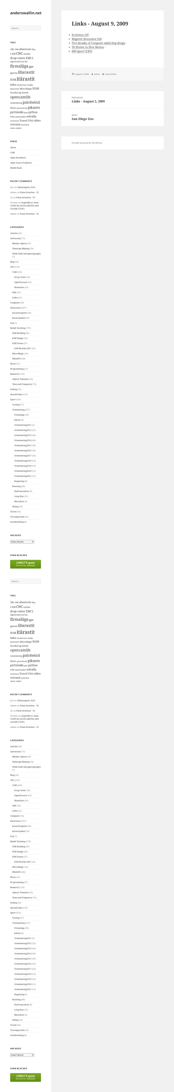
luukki (30, 85)
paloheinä (31, 102)
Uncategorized (17, 516)
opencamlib (20, 97)
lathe (13, 84)
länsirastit (14, 88)
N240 (35, 88)
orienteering (16, 102)
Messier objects (19, 243)
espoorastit (15, 61)
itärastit (26, 78)
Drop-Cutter (20, 277)
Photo (13, 107)
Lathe (15, 297)
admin (97, 74)
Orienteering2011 (22, 425)
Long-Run (19, 496)
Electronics (15, 307)
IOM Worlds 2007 (22, 348)
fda (26, 61)
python (33, 112)
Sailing (13, 389)
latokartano (22, 85)
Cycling (15, 404)
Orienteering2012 (22, 430)
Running (16, 486)
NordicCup (15, 92)
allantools (25, 49)
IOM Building (18, 333)
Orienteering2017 (22, 455)
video (37, 120)
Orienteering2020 (22, 471)
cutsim (26, 53)
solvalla (31, 116)
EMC (14, 292)
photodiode (22, 108)
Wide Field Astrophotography (26, 253)
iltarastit (26, 72)
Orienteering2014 (22, 440)
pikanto (34, 107)
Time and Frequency (22, 384)
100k (16, 49)
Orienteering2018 (22, 460)
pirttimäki (16, 112)
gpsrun (14, 72)
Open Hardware (18, 157)
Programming (17, 368)
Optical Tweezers (20, 379)
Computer (15, 302)
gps (31, 66)
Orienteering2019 (22, 465)
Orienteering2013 (22, 435)
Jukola (17, 419)
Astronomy (15, 238)
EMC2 (29, 58)
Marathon (19, 501)
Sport (12, 399)
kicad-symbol (18, 318)
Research (14, 374)
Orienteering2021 (22, 476)
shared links (16, 394)
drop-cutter (17, 58)
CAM (13, 53)
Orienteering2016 (22, 450)
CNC (19, 53)
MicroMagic (26, 88)
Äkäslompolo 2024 (26, 187)
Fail (12, 323)
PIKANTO (16, 358)
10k (12, 49)
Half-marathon (21, 491)
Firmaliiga (19, 414)
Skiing (15, 506)
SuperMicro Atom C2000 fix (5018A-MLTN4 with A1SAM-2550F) (24, 205)
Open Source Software (21, 162)
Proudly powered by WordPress (87, 142)
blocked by (25, 564)
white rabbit (15, 128)
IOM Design (17, 338)
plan (26, 112)
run (12, 116)
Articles (14, 233)
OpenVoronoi (20, 282)
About (13, 147)
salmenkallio (20, 117)
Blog (33, 49)
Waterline (19, 287)
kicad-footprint (19, 312)
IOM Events (17, 343)
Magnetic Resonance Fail (87, 39)
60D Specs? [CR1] (82, 51)
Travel (23, 120)
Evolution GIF (80, 34)
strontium (14, 120)
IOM (13, 80)
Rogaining (19, 481)
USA (30, 120)
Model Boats (16, 167)
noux (25, 92)
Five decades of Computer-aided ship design (98, 43)
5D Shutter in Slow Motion (88, 47)
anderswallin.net (26, 12)
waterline (25, 125)
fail (22, 61)
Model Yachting (17, 328)
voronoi (15, 124)
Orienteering (18, 409)
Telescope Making (20, 248)
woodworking (17, 521)
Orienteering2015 (22, 445)
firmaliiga (19, 66)
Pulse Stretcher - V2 (29, 192)
